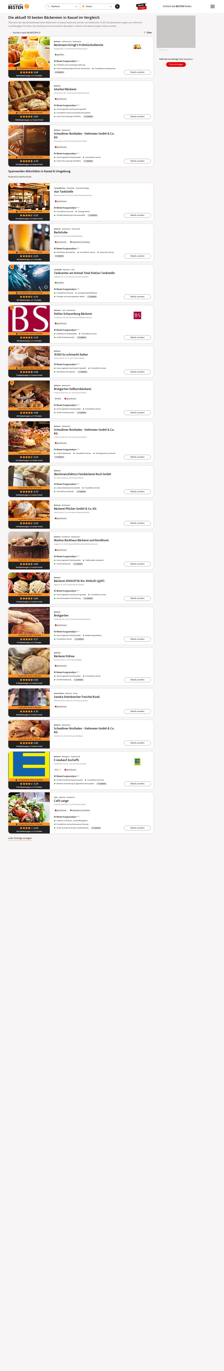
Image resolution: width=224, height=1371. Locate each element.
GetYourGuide (25, 177)
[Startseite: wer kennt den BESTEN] (19, 6)
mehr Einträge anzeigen (20, 838)
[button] (137, 72)
